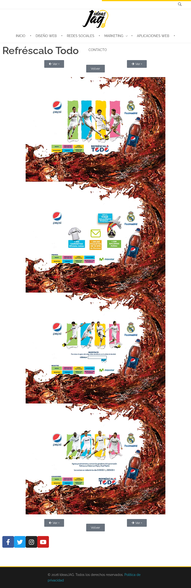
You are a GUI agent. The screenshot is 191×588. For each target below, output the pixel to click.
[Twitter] (20, 542)
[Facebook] (8, 542)
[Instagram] (31, 542)
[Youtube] (43, 542)
